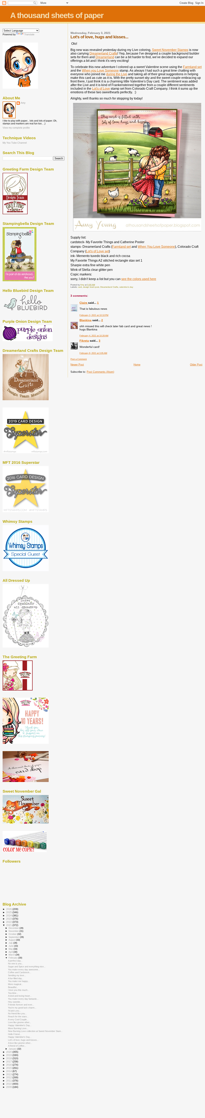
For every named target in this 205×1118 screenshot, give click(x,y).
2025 (9, 912)
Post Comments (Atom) (100, 371)
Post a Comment (78, 359)
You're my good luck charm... (22, 1007)
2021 (9, 925)
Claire (83, 302)
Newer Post (77, 364)
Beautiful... (13, 987)
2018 (9, 1058)
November (14, 931)
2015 (9, 1068)
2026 (9, 909)
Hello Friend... (14, 1034)
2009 (9, 1087)
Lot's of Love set (97, 251)
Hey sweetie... (15, 1002)
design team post (91, 287)
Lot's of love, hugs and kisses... (23, 1040)
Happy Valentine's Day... (19, 1025)
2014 (9, 1071)
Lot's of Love (101, 88)
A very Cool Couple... (18, 1019)
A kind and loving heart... (20, 996)
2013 (9, 1074)
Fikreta (84, 340)
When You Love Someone (156, 246)
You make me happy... (18, 981)
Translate (29, 34)
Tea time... (13, 993)
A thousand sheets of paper (56, 15)
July (11, 943)
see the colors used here (138, 279)
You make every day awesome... (24, 969)
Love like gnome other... (19, 1022)
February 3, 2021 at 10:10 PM (93, 315)
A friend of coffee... (17, 1046)
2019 (9, 1055)
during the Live (116, 74)
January (13, 1049)
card (80, 287)
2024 (9, 915)
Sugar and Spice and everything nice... (26, 966)
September (14, 937)
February (13, 958)
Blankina (85, 320)
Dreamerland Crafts (103, 53)
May (11, 949)
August (12, 940)
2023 (9, 918)
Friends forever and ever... (21, 1004)
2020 (9, 1052)
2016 (9, 1064)
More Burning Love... (18, 1028)
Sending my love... (17, 975)
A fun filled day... (15, 978)
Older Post (196, 364)
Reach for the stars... (18, 1016)
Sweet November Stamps (170, 50)
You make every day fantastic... (23, 999)
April (11, 952)
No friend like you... (17, 1013)
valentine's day (126, 287)
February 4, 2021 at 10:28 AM (93, 335)
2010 (9, 1083)
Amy (23, 103)
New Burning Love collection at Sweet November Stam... (35, 1031)
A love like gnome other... (20, 1043)
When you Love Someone (100, 70)
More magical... (15, 984)
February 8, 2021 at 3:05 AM (93, 353)
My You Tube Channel (15, 142)
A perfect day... (15, 961)
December (14, 928)
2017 (9, 1061)
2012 (9, 1077)
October (13, 934)
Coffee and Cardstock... (19, 972)
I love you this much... (18, 990)
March (12, 954)
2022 (9, 922)
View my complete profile (16, 127)
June (11, 946)
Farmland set (192, 67)
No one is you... (15, 963)
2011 (9, 1080)
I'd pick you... (14, 1010)
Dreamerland (104, 57)
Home (137, 364)
